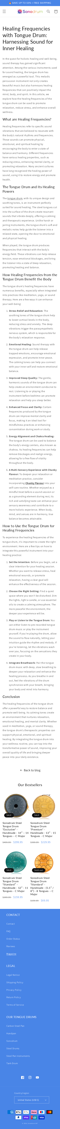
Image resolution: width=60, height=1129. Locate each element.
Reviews (10, 946)
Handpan (11, 1033)
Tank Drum (12, 1063)
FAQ (8, 931)
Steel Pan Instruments (18, 1055)
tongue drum (14, 198)
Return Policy (13, 997)
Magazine (11, 953)
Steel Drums (12, 1048)
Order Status (13, 938)
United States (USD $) (28, 1099)
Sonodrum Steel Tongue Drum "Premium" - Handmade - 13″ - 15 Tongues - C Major (43, 829)
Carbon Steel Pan (15, 1025)
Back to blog (32, 770)
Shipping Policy (14, 982)
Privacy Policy (14, 989)
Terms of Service (15, 1004)
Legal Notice (13, 974)
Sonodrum (12, 1040)
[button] (4, 11)
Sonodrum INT (33, 1123)
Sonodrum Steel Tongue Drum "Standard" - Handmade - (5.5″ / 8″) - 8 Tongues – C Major (42, 886)
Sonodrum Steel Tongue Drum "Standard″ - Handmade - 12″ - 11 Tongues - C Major (15, 884)
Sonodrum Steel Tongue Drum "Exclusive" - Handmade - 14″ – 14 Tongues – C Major (16, 829)
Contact (10, 923)
